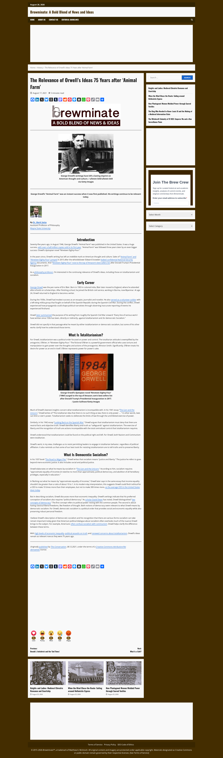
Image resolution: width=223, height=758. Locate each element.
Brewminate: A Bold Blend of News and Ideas (62, 12)
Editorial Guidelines (70, 19)
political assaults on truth (76, 533)
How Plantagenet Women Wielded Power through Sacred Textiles (123, 690)
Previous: (45, 650)
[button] (192, 19)
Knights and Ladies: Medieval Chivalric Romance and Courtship (46, 690)
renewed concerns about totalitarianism (109, 533)
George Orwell (36, 287)
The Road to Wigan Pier (56, 459)
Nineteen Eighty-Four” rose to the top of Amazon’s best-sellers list (81, 262)
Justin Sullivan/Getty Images (86, 401)
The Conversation (58, 546)
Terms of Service (95, 744)
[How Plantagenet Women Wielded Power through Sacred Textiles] (123, 673)
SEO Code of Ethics (126, 744)
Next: (135, 650)
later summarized (44, 315)
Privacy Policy (110, 744)
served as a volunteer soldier (123, 299)
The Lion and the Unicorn (88, 468)
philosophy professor (43, 272)
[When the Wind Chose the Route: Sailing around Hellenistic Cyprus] (86, 673)
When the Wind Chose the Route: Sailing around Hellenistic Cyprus (85, 690)
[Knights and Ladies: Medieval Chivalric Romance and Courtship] (48, 673)
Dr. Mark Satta (40, 222)
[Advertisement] (102, 43)
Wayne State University (40, 228)
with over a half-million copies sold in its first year (59, 247)
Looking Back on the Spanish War (68, 422)
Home (32, 19)
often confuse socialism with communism (89, 524)
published (43, 546)
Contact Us (53, 19)
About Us (41, 19)
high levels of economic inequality (49, 533)
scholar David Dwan (94, 499)
